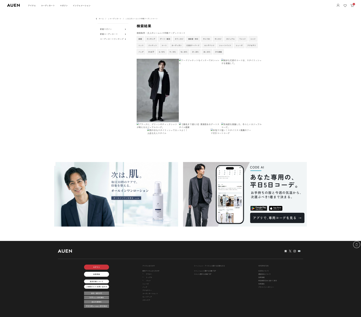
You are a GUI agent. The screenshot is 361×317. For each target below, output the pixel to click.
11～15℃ (173, 52)
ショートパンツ (225, 45)
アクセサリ (251, 45)
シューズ (239, 45)
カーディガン (176, 45)
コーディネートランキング (112, 39)
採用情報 (261, 277)
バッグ (141, 52)
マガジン (64, 5)
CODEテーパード (192, 45)
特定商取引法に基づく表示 (267, 280)
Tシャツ (242, 39)
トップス (149, 277)
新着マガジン (106, 29)
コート (164, 45)
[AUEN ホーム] (13, 5)
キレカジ (218, 39)
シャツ (253, 39)
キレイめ (206, 39)
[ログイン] (338, 6)
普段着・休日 (193, 39)
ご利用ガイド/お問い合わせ (96, 286)
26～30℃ (206, 52)
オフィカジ (179, 39)
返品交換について (96, 281)
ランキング (151, 39)
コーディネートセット (150, 293)
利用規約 (261, 284)
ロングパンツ (209, 45)
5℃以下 (151, 52)
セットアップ (147, 297)
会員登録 (96, 274)
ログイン (96, 267)
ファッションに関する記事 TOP (205, 271)
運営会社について (264, 274)
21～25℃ (195, 52)
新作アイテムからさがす (150, 271)
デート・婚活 (165, 39)
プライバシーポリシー (266, 287)
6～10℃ (162, 52)
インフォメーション (82, 5)
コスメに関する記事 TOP (202, 274)
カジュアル (230, 39)
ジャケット (152, 45)
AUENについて (263, 271)
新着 (140, 39)
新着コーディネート (109, 34)
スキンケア (146, 300)
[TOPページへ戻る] (356, 245)
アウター (149, 274)
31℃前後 (218, 52)
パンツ (148, 281)
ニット (141, 45)
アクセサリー (147, 290)
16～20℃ (184, 52)
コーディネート (48, 5)
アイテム (32, 5)
